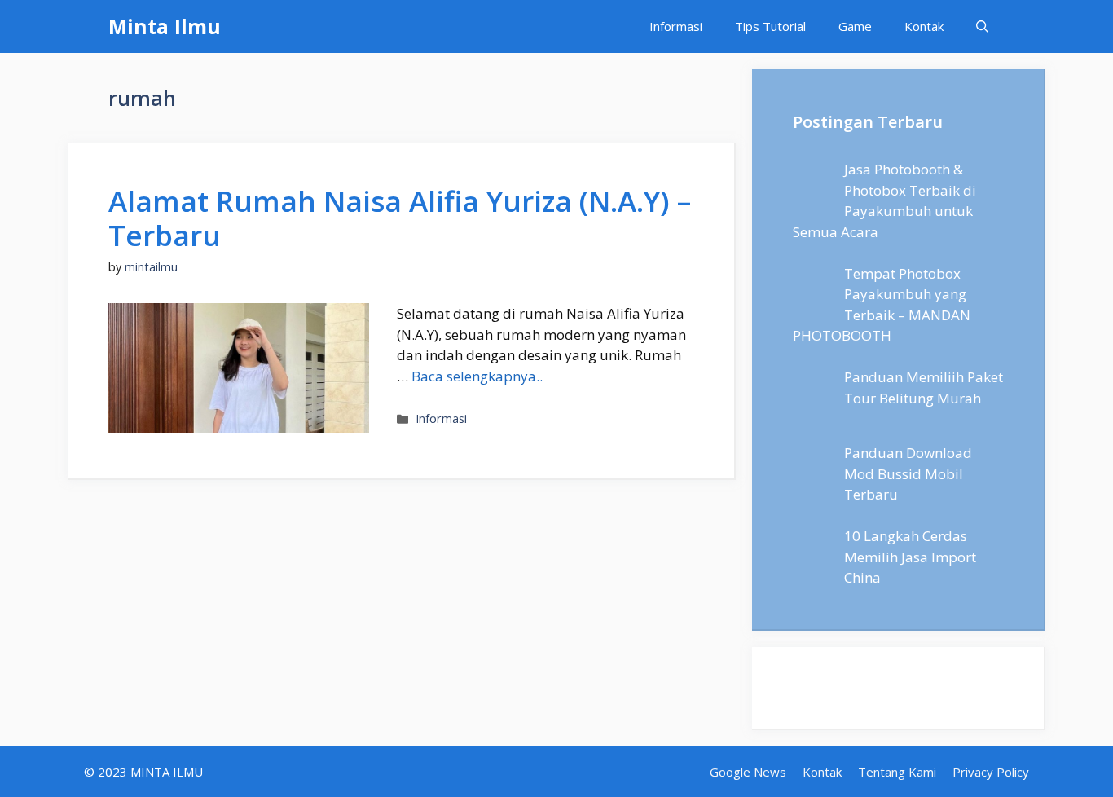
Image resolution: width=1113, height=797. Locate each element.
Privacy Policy (990, 772)
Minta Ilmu (164, 26)
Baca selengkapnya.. (477, 376)
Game (855, 26)
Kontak (924, 26)
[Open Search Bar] (982, 26)
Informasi (675, 26)
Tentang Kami (897, 772)
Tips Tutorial (770, 26)
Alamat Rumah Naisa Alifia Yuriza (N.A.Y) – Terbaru (399, 218)
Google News (748, 772)
